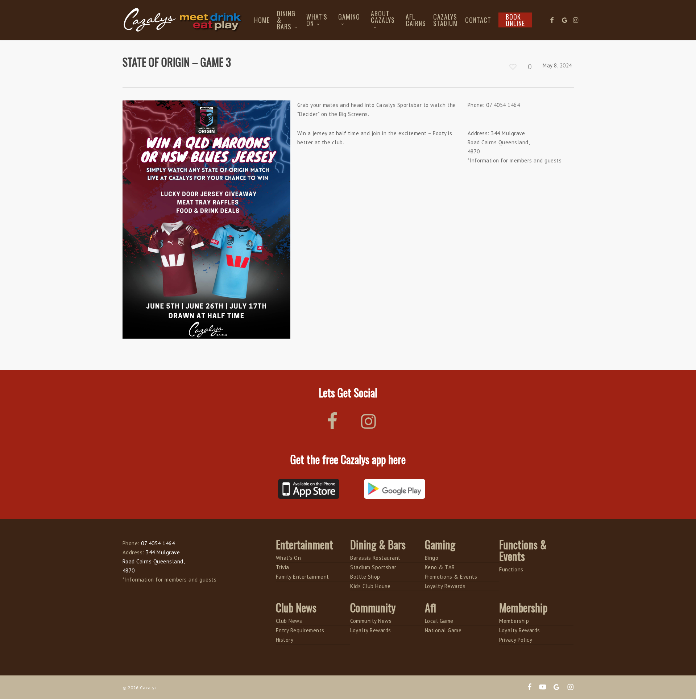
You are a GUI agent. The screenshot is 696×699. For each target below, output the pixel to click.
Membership (514, 620)
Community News (371, 620)
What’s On (288, 557)
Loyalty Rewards (445, 586)
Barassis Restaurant (375, 557)
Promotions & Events (451, 576)
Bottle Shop (365, 576)
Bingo (432, 557)
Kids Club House (370, 586)
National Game (443, 630)
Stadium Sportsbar (373, 567)
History (285, 639)
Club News (289, 620)
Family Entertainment (302, 576)
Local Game (439, 620)
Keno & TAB (440, 567)
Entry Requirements (300, 630)
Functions (511, 569)
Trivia (282, 567)
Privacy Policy (515, 639)
